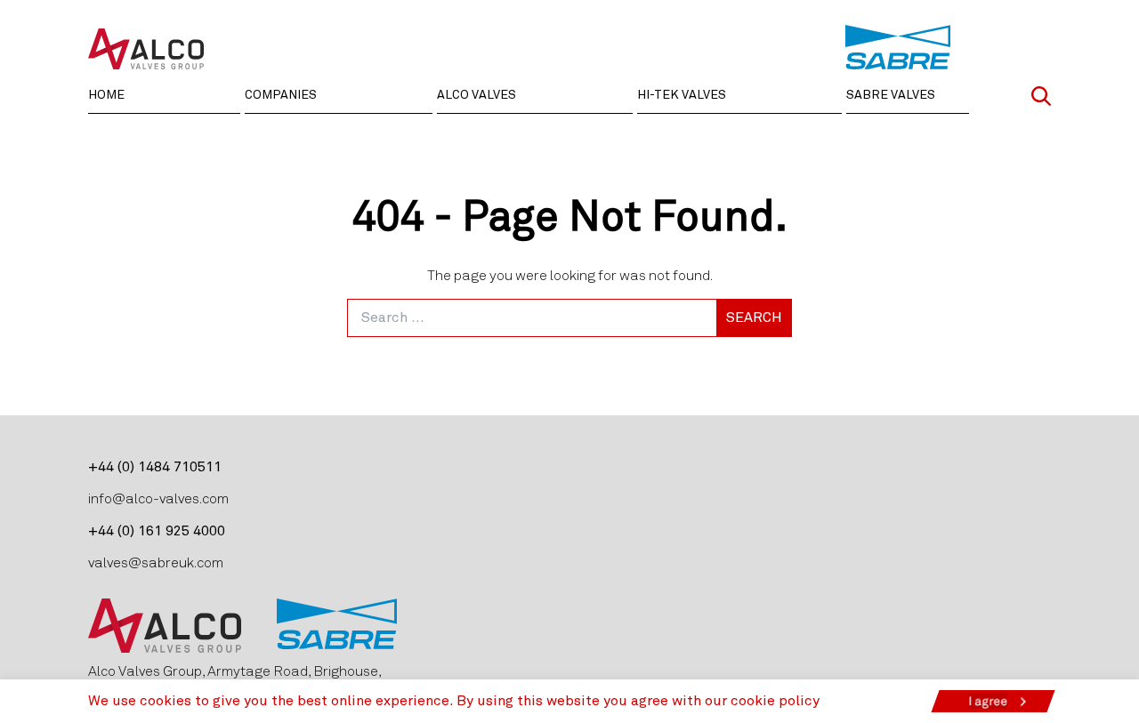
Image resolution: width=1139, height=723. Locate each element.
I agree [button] (987, 701)
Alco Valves (476, 94)
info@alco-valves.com (158, 498)
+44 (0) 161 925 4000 (156, 531)
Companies (281, 94)
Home (106, 94)
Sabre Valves (890, 94)
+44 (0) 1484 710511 (155, 467)
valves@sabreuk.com (155, 562)
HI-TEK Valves (681, 94)
